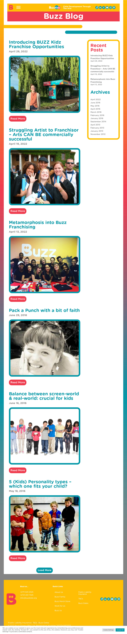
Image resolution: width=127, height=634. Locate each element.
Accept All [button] (120, 630)
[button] (44, 570)
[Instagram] (110, 7)
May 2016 (94, 106)
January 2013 (96, 131)
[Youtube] (107, 7)
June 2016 (95, 103)
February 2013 (97, 128)
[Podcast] (113, 7)
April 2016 (95, 109)
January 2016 (96, 118)
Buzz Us (58, 611)
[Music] (96, 7)
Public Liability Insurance (84, 593)
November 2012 (97, 134)
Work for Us (60, 606)
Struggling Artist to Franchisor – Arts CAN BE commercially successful (102, 69)
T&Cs (80, 599)
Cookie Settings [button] (108, 630)
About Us (59, 592)
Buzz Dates (83, 603)
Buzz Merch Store (62, 601)
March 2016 (95, 112)
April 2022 (95, 100)
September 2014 (98, 122)
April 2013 (95, 125)
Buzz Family (60, 597)
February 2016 (97, 115)
